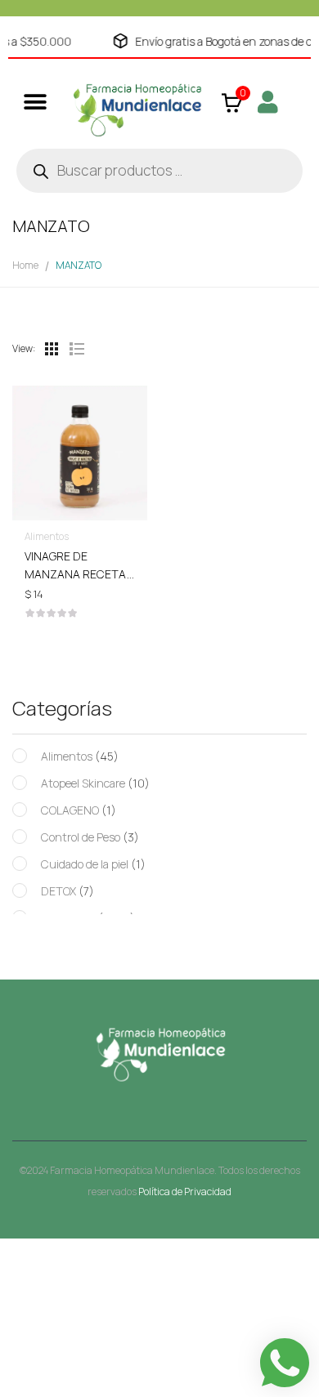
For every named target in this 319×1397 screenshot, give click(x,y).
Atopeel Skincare (83, 783)
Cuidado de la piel (84, 864)
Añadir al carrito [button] (80, 563)
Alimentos (66, 756)
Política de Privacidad (184, 1191)
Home (25, 265)
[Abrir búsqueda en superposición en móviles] (159, 171)
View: (23, 348)
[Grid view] (51, 349)
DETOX (58, 891)
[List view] (76, 349)
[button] (34, 101)
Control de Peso (80, 837)
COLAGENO (70, 810)
